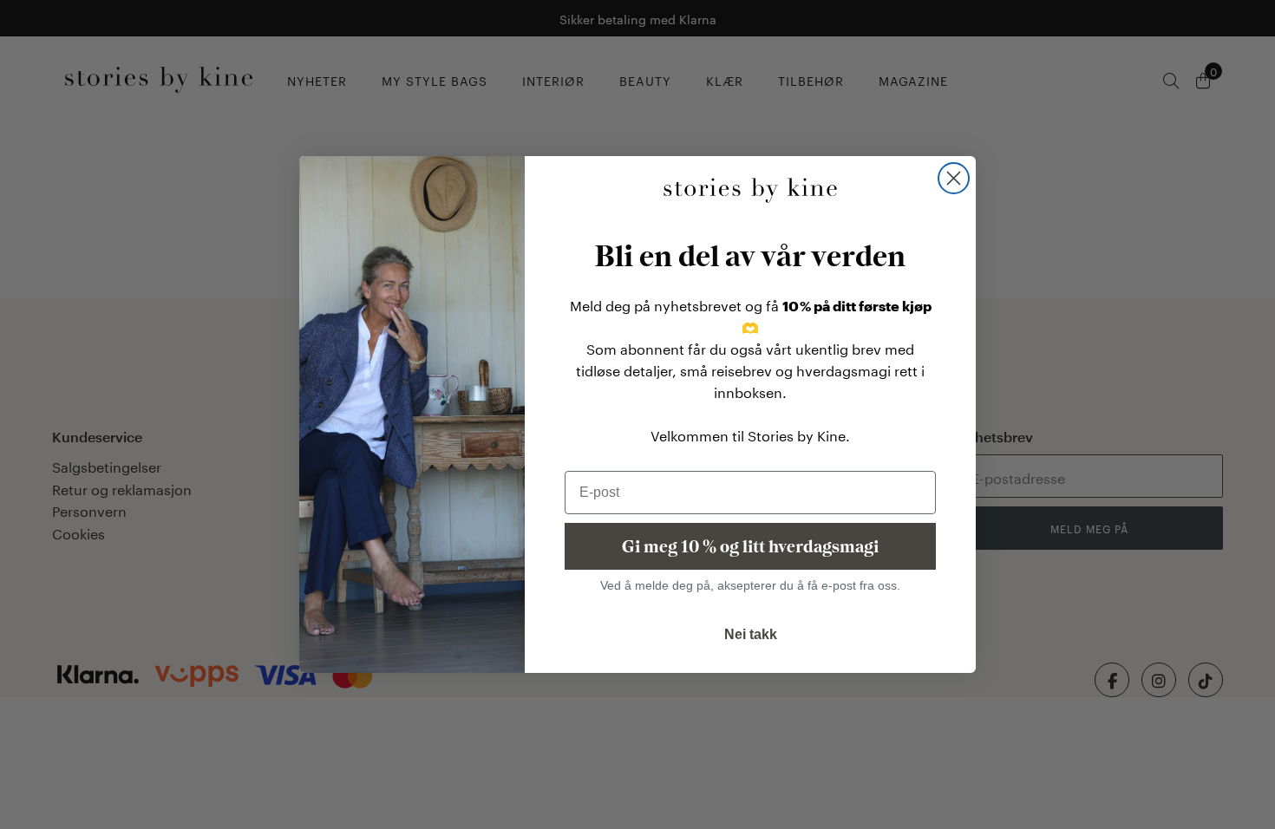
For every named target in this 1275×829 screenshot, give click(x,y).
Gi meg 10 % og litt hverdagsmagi (750, 546)
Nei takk (750, 634)
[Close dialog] (953, 178)
